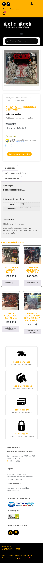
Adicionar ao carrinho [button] (10, 283)
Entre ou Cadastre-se (11, 9)
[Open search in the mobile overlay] (21, 41)
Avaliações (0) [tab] (12, 179)
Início (8, 98)
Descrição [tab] (10, 168)
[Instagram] (4, 4)
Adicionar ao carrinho (19, 154)
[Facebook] (8, 4)
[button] (21, 34)
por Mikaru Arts (25, 558)
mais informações (13, 114)
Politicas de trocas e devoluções (19, 118)
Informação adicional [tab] (16, 173)
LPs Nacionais (16, 98)
